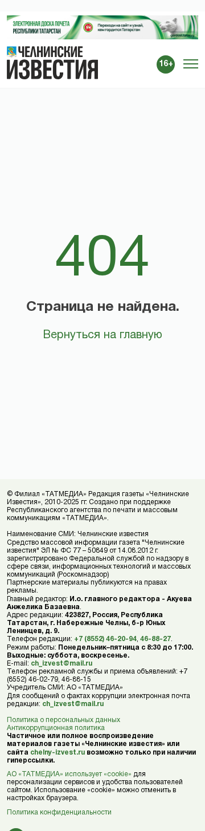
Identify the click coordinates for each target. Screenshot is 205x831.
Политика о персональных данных (63, 720)
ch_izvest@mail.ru (61, 663)
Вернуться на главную (102, 335)
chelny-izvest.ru (57, 752)
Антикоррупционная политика (56, 728)
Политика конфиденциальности (59, 812)
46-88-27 (155, 639)
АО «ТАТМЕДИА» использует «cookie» (69, 774)
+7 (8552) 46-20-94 (105, 639)
